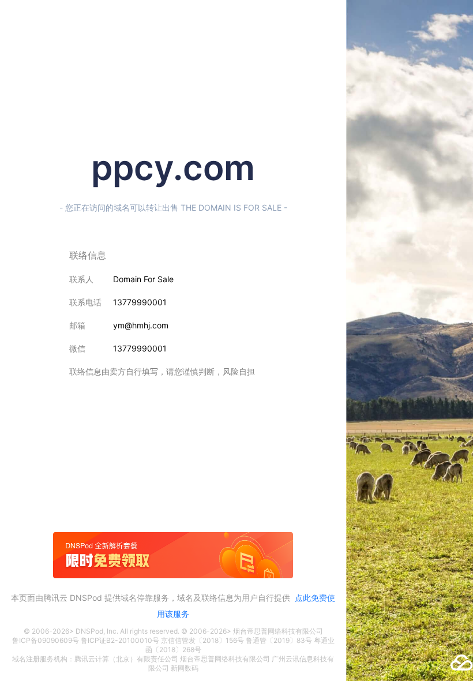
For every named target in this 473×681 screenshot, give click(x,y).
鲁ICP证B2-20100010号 (120, 640)
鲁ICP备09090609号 (45, 640)
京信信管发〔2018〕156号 (202, 640)
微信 (77, 348)
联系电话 (85, 302)
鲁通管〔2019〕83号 (279, 640)
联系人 (81, 279)
